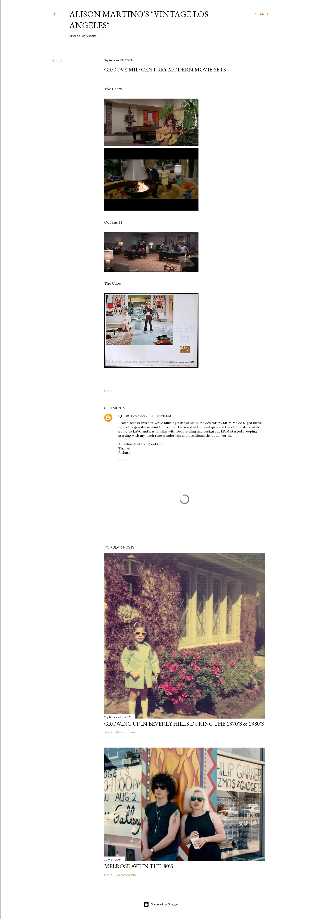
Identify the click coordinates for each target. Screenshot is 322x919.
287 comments (126, 732)
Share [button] (57, 60)
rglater (123, 416)
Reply (123, 460)
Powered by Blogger (165, 904)
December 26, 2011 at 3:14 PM (151, 416)
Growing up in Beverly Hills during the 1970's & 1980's (184, 723)
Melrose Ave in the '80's (138, 866)
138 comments (126, 875)
